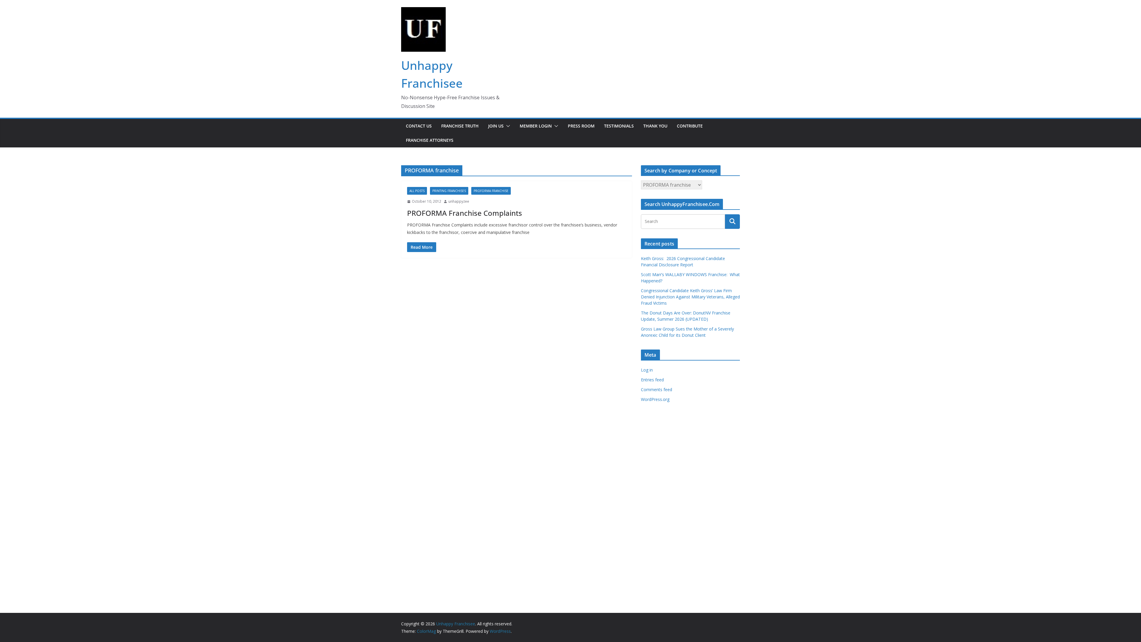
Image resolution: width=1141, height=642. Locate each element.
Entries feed (652, 380)
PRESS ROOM (581, 126)
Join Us (496, 126)
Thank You (655, 126)
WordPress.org (655, 399)
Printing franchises (449, 191)
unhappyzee (458, 201)
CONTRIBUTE (690, 126)
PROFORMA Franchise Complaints (464, 213)
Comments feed (656, 389)
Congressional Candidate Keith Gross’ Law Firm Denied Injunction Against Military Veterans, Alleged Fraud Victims (690, 297)
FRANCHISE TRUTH (460, 126)
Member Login (536, 126)
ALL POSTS (417, 191)
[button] (507, 126)
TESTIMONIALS (619, 126)
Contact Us (419, 126)
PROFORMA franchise (491, 191)
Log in (647, 370)
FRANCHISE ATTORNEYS (429, 140)
